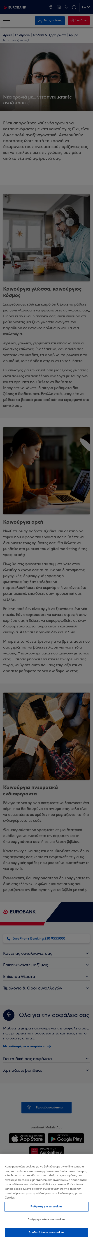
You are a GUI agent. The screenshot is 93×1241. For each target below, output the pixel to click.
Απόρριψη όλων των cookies (46, 1219)
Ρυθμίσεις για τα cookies (46, 1206)
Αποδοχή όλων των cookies (46, 1232)
